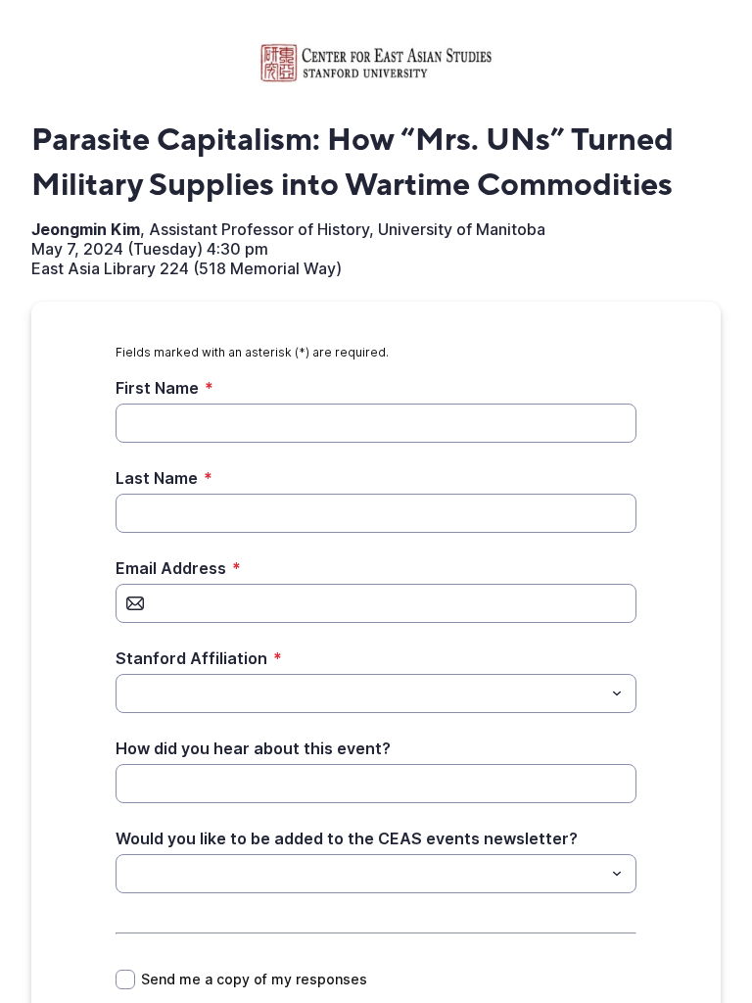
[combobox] (376, 693)
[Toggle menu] (617, 693)
